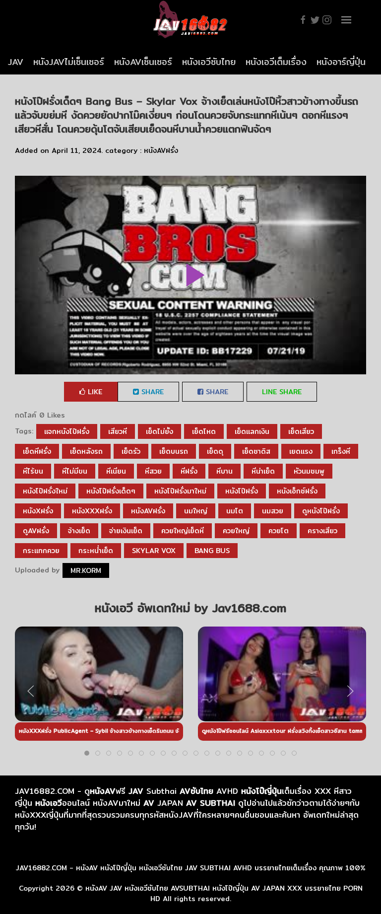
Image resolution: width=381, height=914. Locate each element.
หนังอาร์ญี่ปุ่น (341, 62)
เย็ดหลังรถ (86, 451)
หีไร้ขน (33, 471)
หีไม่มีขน (74, 471)
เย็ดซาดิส (256, 451)
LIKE (93, 391)
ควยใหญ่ (236, 530)
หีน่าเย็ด (263, 471)
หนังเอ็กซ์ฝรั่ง (297, 491)
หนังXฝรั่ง (38, 510)
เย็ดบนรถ (173, 451)
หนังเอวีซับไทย (209, 62)
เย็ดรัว (131, 451)
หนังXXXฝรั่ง (92, 510)
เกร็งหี (340, 451)
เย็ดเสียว (301, 431)
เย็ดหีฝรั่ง (37, 451)
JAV (15, 62)
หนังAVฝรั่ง (161, 150)
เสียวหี (117, 431)
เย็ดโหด (204, 431)
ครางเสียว (322, 530)
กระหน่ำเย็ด (95, 550)
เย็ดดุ (215, 451)
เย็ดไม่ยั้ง (159, 431)
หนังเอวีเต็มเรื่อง (276, 62)
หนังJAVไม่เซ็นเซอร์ (68, 62)
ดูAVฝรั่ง (36, 530)
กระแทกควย (41, 550)
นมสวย (272, 510)
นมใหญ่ (195, 510)
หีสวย (153, 471)
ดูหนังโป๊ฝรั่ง (321, 510)
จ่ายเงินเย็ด (125, 530)
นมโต (234, 510)
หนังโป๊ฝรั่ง (241, 491)
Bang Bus (212, 550)
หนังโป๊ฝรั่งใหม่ (45, 491)
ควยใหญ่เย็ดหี (182, 530)
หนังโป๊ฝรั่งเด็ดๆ (110, 491)
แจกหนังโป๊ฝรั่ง (66, 431)
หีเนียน (116, 471)
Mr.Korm (85, 570)
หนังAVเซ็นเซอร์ (143, 62)
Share (151, 391)
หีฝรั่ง (189, 471)
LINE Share (282, 391)
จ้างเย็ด (79, 530)
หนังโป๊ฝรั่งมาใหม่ (180, 491)
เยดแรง (301, 451)
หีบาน (224, 471)
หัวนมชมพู (309, 471)
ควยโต (278, 530)
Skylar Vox (154, 550)
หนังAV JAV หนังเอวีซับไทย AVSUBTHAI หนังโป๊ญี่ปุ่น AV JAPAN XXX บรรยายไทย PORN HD (224, 893)
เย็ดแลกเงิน (252, 431)
